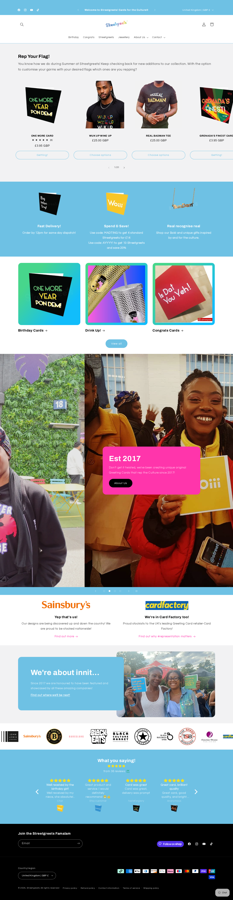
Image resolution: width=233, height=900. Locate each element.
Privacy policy (70, 888)
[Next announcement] (155, 10)
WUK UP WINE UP (100, 136)
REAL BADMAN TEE (158, 136)
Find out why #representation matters (165, 636)
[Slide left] (109, 167)
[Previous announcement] (78, 10)
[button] (22, 24)
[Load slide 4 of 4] (120, 591)
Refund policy (88, 888)
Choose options (100, 155)
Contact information (108, 888)
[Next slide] (129, 591)
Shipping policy (151, 888)
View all (116, 343)
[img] (117, 766)
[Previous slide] (95, 591)
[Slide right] (124, 167)
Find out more (39, 492)
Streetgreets (33, 888)
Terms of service (131, 888)
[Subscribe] (78, 843)
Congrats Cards (165, 330)
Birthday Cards (31, 330)
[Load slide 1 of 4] (104, 591)
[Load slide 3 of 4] (115, 591)
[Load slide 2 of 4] (109, 591)
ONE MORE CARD (42, 136)
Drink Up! (93, 330)
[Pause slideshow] (137, 591)
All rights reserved (50, 888)
